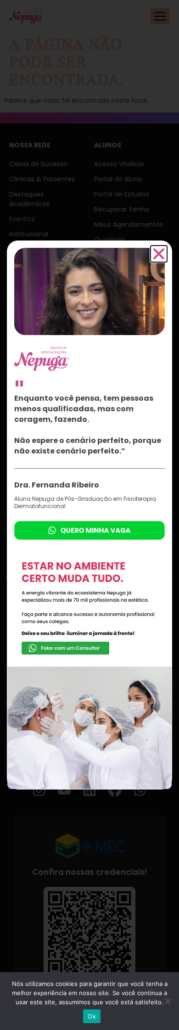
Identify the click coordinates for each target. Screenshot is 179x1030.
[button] (159, 254)
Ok (92, 1016)
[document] (89, 515)
